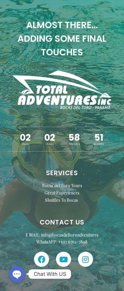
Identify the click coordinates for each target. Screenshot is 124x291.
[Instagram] (85, 259)
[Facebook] (41, 259)
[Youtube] (63, 259)
